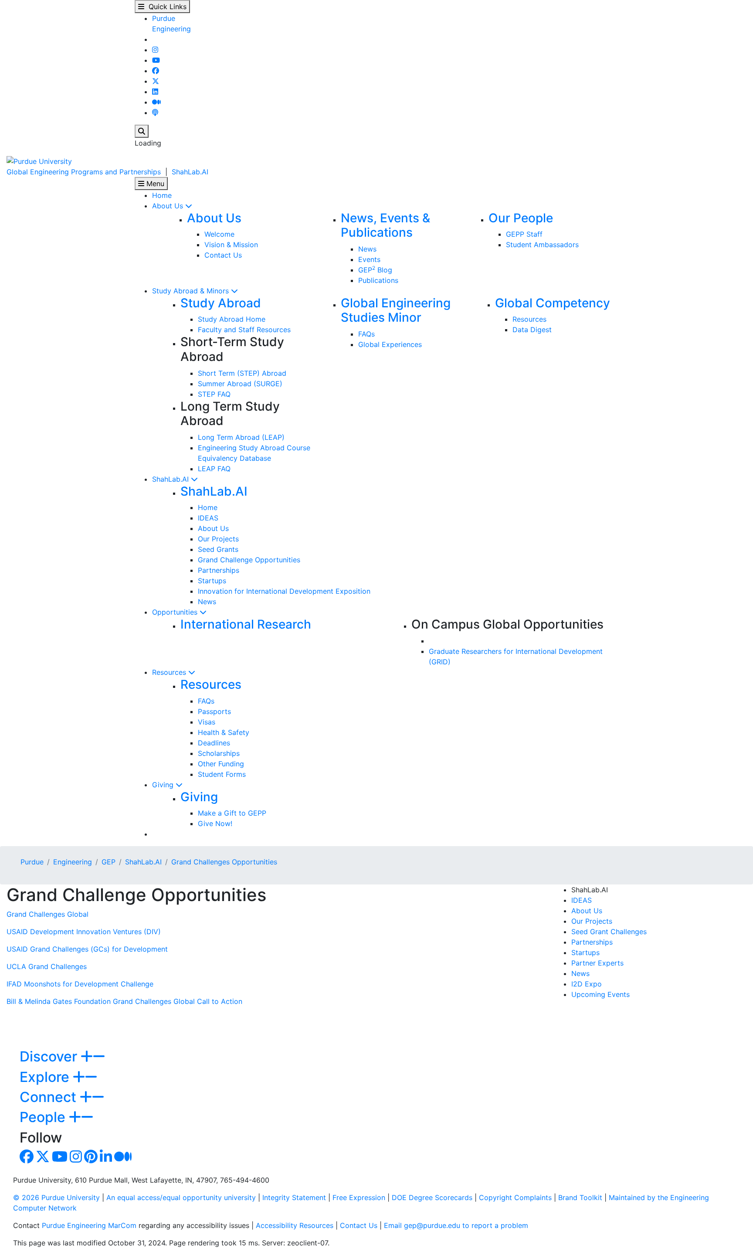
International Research (245, 624)
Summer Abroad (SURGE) (240, 383)
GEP (108, 861)
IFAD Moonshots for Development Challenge (80, 984)
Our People (520, 218)
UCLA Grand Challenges (47, 966)
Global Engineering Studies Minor (396, 310)
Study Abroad (220, 303)
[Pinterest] (91, 1159)
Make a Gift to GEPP (232, 813)
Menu (154, 183)
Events (369, 259)
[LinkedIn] (155, 91)
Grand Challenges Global (47, 914)
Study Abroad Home (231, 319)
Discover (50, 1056)
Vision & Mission (231, 244)
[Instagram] (155, 49)
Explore (46, 1076)
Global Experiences (390, 344)
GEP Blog (375, 269)
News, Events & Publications (385, 225)
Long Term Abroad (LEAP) (241, 437)
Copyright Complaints (515, 1197)
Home (162, 195)
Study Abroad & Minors (191, 290)
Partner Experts (597, 963)
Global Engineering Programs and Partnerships (84, 171)
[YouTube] (156, 60)
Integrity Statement (294, 1197)
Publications (378, 280)
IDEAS (208, 518)
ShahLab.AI (190, 171)
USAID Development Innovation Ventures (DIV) (84, 931)
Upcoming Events (600, 994)
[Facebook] (155, 70)
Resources (529, 319)
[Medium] (156, 102)
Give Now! (215, 823)
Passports (214, 711)
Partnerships (218, 570)
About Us (168, 205)
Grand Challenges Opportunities (224, 861)
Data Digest (532, 329)
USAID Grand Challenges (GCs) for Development (87, 949)
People (44, 1117)
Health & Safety (223, 732)
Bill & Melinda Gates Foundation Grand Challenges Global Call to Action (124, 1001)
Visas (206, 722)
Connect (50, 1096)
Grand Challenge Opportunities (249, 559)
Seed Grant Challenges (609, 931)
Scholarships (219, 753)
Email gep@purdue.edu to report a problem (456, 1225)
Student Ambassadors (542, 244)
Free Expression (358, 1197)
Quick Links (165, 6)
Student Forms (222, 774)
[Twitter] (155, 81)
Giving (164, 784)
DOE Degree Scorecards (432, 1197)
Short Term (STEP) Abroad (242, 373)
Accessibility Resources (294, 1225)
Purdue (163, 18)
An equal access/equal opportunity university (181, 1197)
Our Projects (218, 538)
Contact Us (223, 255)
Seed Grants (218, 549)
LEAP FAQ (214, 468)
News (367, 249)
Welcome (219, 234)
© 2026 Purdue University (56, 1197)
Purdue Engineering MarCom (89, 1225)
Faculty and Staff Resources (244, 329)
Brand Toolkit (580, 1197)
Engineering (171, 28)
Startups (212, 580)
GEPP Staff (524, 234)
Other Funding (221, 763)
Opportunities (176, 612)
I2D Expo (586, 984)
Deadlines (214, 742)
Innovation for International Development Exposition (284, 591)
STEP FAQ (214, 394)
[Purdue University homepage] (39, 160)
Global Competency (552, 303)
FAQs (366, 334)
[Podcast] (155, 112)
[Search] (142, 131)
